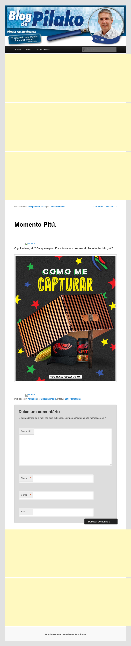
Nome (26, 478)
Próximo (111, 206)
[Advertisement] (68, 78)
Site (23, 511)
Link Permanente (73, 398)
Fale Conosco (43, 49)
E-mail (26, 495)
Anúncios (32, 398)
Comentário (26, 431)
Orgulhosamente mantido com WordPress (65, 634)
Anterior (98, 206)
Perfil (28, 49)
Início (18, 49)
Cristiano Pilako (57, 206)
